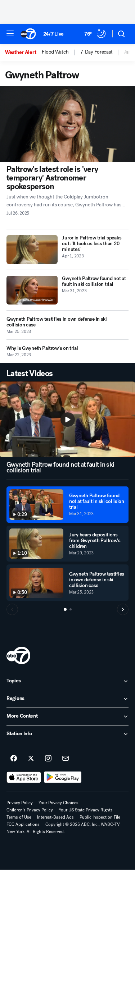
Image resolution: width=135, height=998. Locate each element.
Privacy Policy (19, 803)
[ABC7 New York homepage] (28, 34)
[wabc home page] (18, 655)
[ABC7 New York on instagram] (48, 758)
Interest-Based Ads (55, 817)
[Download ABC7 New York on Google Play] (63, 777)
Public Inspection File (100, 817)
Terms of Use (18, 817)
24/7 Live (53, 34)
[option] (23, 52)
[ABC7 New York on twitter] (31, 758)
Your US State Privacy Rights (86, 810)
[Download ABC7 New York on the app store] (23, 777)
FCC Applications (23, 824)
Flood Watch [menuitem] (55, 52)
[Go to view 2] (70, 609)
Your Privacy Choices (58, 803)
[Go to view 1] (65, 609)
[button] (10, 33)
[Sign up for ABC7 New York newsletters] (65, 758)
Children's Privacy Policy (29, 810)
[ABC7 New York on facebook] (13, 758)
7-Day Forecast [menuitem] (96, 52)
